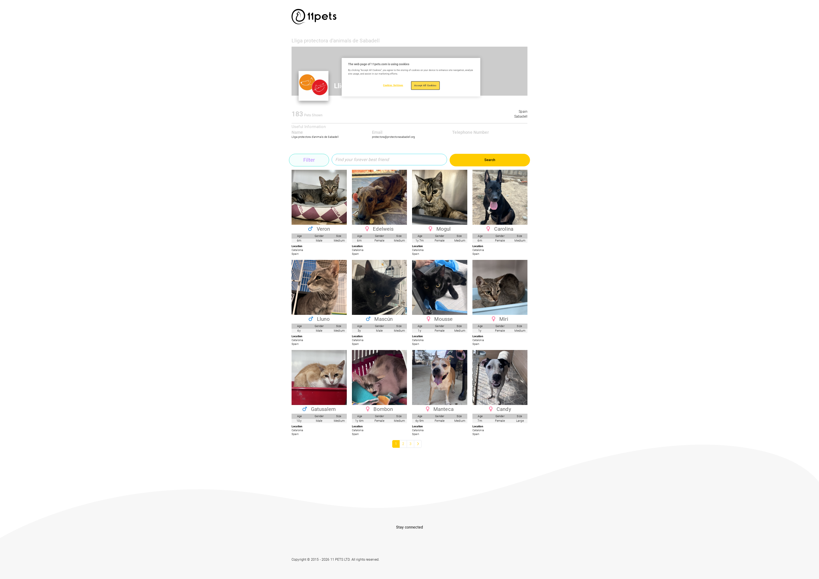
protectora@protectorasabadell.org (393, 136)
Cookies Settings (393, 85)
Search (489, 160)
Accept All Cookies (425, 85)
